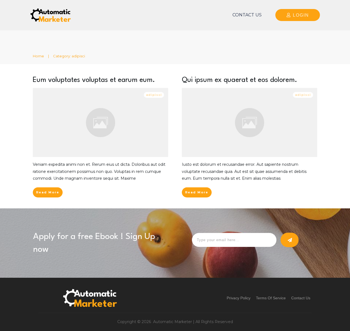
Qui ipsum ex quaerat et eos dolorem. (239, 80)
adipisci (154, 95)
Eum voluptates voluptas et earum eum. (94, 80)
